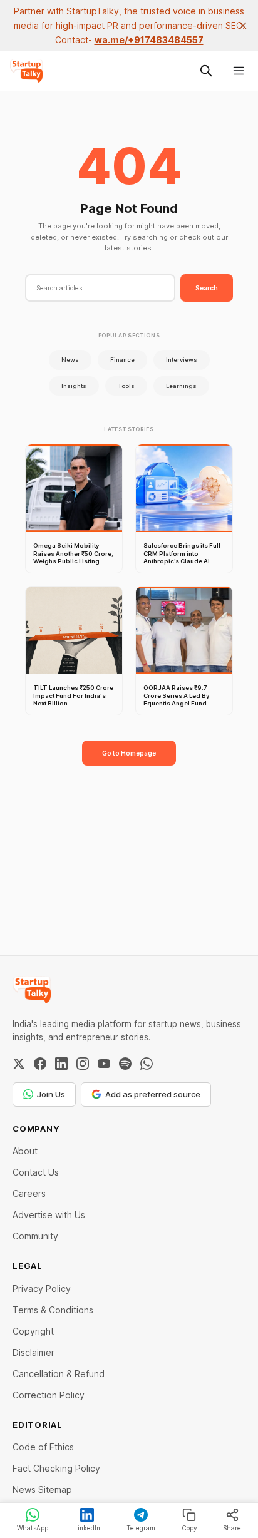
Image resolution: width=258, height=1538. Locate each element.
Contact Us (36, 1172)
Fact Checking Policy (56, 1468)
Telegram (140, 1528)
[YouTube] (104, 1063)
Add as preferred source (152, 1094)
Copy (189, 1528)
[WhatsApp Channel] (146, 1063)
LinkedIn (87, 1528)
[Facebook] (40, 1063)
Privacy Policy (42, 1288)
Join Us (51, 1094)
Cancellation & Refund (59, 1373)
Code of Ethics (43, 1447)
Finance (122, 359)
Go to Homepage (129, 753)
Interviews (181, 359)
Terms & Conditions (53, 1310)
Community (35, 1236)
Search (206, 288)
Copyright (33, 1331)
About (25, 1151)
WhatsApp (32, 1528)
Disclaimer (33, 1352)
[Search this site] (206, 71)
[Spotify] (125, 1063)
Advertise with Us (49, 1214)
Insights (73, 385)
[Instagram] (82, 1063)
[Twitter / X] (19, 1063)
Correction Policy (49, 1395)
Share (232, 1528)
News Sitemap (42, 1489)
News (70, 359)
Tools (126, 385)
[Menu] (238, 71)
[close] (243, 26)
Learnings (181, 385)
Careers (29, 1193)
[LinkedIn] (61, 1063)
